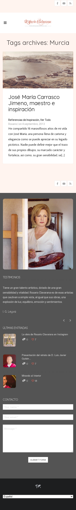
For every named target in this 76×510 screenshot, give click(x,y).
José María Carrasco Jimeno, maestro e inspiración (34, 103)
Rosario (12, 123)
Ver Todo (45, 119)
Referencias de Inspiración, (24, 119)
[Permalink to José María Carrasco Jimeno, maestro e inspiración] (38, 87)
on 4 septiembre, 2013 (32, 123)
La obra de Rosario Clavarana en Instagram (45, 334)
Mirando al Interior (31, 375)
